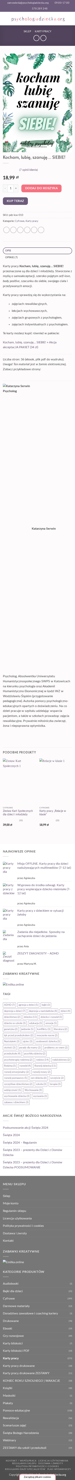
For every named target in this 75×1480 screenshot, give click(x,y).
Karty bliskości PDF (16, 1350)
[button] (5, 18)
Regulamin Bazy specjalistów (25, 1469)
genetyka (11, 1029)
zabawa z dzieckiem (16, 1102)
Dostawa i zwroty (15, 1233)
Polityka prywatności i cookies (23, 1225)
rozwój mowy (41, 1072)
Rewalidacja (11, 1418)
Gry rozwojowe (13, 1335)
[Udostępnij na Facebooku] (13, 230)
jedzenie (27, 1029)
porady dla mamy (30, 1048)
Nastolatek (11, 1041)
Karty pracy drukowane (19, 1365)
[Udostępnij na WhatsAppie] (6, 230)
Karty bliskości (13, 1343)
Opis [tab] (8, 251)
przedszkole (12, 1054)
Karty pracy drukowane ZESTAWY (26, 1373)
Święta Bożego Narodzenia (21, 1433)
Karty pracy (43, 31)
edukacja (35, 1023)
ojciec (27, 1041)
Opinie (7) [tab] (11, 257)
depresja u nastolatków (43, 1011)
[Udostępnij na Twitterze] (20, 230)
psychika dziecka (34, 1054)
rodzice (42, 1060)
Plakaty (8, 1403)
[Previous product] (43, 38)
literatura (60, 1029)
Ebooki (7, 1328)
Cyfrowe (19, 221)
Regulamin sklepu (14, 1210)
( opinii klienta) (28, 169)
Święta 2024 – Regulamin (20, 1142)
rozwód (25, 1066)
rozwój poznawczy (15, 1078)
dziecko (30, 1017)
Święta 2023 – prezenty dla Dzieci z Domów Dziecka (32, 1152)
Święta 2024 (11, 1135)
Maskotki (9, 1395)
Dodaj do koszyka (41, 188)
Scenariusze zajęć (14, 1425)
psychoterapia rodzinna (18, 1060)
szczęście (57, 1078)
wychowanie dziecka (16, 1096)
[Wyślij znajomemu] (27, 230)
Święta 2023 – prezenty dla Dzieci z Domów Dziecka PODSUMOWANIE (32, 1165)
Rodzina (10, 1066)
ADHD (9, 1005)
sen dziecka (39, 1078)
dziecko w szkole (15, 1023)
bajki (46, 1005)
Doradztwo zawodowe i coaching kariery (30, 1313)
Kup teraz (15, 201)
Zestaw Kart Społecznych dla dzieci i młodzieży (18, 813)
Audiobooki (10, 1283)
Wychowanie (33, 1090)
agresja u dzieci (28, 1005)
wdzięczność (12, 1090)
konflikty (43, 1029)
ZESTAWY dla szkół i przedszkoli (24, 1447)
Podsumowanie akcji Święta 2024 (25, 1127)
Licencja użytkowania (17, 1218)
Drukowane (11, 1321)
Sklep (27, 31)
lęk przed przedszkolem (18, 1035)
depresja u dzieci (14, 1011)
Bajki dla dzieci (13, 1291)
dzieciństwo (12, 1017)
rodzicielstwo (61, 1060)
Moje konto (10, 1203)
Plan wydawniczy (59, 1469)
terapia (55, 1084)
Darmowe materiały (16, 1306)
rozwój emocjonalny (16, 1072)
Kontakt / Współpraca (21, 1460)
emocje (51, 1023)
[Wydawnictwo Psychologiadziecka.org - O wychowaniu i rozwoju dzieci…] (37, 18)
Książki (7, 1388)
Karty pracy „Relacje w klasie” (52, 813)
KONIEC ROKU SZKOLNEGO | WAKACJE (31, 1380)
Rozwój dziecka (45, 1066)
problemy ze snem (56, 1048)
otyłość (9, 1048)
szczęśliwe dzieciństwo (18, 1084)
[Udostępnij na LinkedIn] (41, 230)
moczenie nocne (47, 1035)
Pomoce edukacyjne (16, 1410)
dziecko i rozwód (51, 1017)
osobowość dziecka (48, 1041)
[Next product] (36, 38)
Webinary (9, 1440)
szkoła (41, 1084)
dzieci (65, 1011)
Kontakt (8, 1240)
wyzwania (40, 1096)
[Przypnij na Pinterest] (34, 230)
